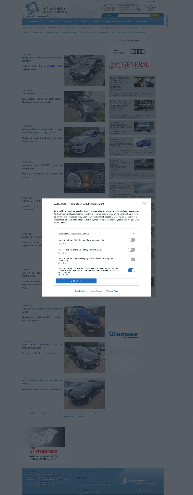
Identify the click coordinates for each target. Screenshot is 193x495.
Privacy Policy (112, 291)
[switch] (131, 240)
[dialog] (96, 247)
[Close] (145, 204)
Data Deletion (80, 291)
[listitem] (96, 233)
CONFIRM (76, 281)
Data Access (96, 291)
